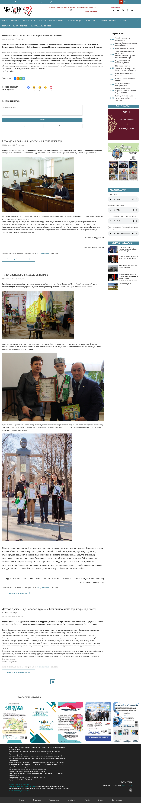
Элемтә (101, 800)
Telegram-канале (43, 253)
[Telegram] (132, 11)
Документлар (117, 800)
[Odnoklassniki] (127, 11)
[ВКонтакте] (15, 78)
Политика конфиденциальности (19, 791)
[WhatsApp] (20, 78)
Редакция (37, 800)
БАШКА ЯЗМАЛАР (123, 106)
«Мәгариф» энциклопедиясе (14, 26)
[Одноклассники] (18, 78)
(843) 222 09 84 (127, 785)
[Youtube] (122, 11)
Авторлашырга (22, 126)
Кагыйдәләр (71, 800)
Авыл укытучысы (56, 21)
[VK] (113, 11)
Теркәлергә (63, 126)
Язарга (42, 119)
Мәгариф (21, 39)
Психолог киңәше (75, 21)
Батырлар (123, 21)
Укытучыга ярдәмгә (10, 21)
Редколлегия (54, 800)
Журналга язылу (108, 21)
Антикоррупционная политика (19, 784)
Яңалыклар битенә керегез (17, 259)
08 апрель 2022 (9, 39)
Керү (118, 7)
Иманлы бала (92, 21)
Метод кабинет (28, 21)
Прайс (87, 800)
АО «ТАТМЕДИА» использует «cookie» (22, 786)
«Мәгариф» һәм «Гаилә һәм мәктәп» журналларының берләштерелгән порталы (41, 2)
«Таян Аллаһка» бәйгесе (40, 26)
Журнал (22, 800)
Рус (125, 2)
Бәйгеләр (42, 21)
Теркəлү (113, 7)
